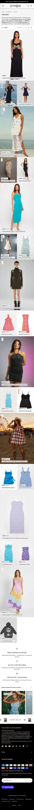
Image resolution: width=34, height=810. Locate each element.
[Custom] (27, 746)
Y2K (15, 733)
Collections (8, 11)
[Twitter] (16, 746)
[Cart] (31, 6)
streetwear (24, 733)
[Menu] (2, 5)
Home (3, 11)
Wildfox (28, 736)
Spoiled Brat (14, 795)
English (14, 805)
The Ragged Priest (19, 736)
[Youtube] (9, 746)
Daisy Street (9, 20)
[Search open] (28, 6)
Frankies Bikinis (18, 20)
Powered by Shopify (21, 795)
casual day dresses (22, 22)
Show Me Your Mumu (17, 19)
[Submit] (30, 780)
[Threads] (20, 746)
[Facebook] (2, 746)
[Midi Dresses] (13, 702)
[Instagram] (6, 746)
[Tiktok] (13, 746)
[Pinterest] (23, 746)
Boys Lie (11, 736)
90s (20, 733)
